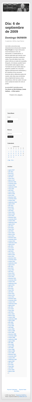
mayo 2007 (11, 366)
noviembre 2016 (12, 183)
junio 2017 (11, 173)
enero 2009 (11, 332)
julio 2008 (10, 342)
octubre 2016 (11, 185)
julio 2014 (10, 225)
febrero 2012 (11, 275)
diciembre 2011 (12, 278)
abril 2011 (10, 291)
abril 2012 (10, 271)
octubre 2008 (11, 337)
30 (13, 157)
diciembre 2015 (12, 197)
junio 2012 (11, 268)
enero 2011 (11, 297)
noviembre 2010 (12, 300)
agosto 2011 (11, 285)
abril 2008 (10, 347)
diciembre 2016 (12, 181)
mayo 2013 (11, 249)
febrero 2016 (11, 193)
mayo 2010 (11, 310)
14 (8, 153)
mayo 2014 (11, 229)
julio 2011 (10, 286)
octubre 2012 (11, 261)
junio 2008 (11, 344)
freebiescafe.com (23, 396)
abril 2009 (10, 327)
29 (11, 157)
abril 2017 (10, 176)
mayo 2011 (11, 290)
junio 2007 (11, 364)
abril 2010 (10, 312)
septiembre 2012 (12, 263)
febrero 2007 (11, 371)
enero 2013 (11, 256)
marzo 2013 (11, 253)
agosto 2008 (11, 341)
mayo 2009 (11, 325)
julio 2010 (10, 307)
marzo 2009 (11, 329)
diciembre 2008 (12, 334)
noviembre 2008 (12, 335)
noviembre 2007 (12, 356)
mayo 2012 (11, 269)
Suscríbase (16, 391)
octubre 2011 (11, 281)
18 (18, 153)
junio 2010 (11, 308)
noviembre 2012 (12, 259)
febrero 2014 (11, 234)
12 (20, 151)
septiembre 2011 (12, 283)
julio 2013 (10, 246)
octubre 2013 (11, 241)
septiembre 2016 (12, 187)
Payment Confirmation (12, 389)
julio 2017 (10, 171)
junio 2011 (11, 288)
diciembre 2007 (12, 354)
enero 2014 (11, 236)
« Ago (9, 160)
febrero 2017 (11, 180)
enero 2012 (11, 276)
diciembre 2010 (12, 298)
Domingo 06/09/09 (16, 37)
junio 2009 (11, 324)
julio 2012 (10, 266)
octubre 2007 (11, 357)
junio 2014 (11, 227)
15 (11, 153)
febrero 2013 (11, 254)
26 (20, 155)
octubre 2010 (11, 302)
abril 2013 (10, 251)
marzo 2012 (11, 273)
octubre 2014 (11, 220)
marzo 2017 (11, 178)
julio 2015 (10, 205)
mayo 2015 (11, 209)
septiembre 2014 (12, 222)
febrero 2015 (11, 214)
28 (8, 157)
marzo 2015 (11, 212)
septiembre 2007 (12, 359)
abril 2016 (10, 190)
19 (20, 153)
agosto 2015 (11, 203)
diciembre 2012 (12, 258)
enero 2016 (11, 195)
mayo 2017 (11, 175)
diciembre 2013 (12, 237)
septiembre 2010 (12, 303)
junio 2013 (11, 247)
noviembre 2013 (12, 239)
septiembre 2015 (12, 202)
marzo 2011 (11, 293)
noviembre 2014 (12, 219)
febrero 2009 (11, 330)
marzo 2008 (11, 349)
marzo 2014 (11, 232)
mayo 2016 (11, 188)
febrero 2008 (11, 351)
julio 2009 (10, 322)
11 (18, 151)
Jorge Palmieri (20, 41)
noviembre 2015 (12, 198)
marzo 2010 (11, 313)
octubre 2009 (11, 317)
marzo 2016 (11, 192)
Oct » (12, 160)
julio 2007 (10, 362)
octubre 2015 (11, 200)
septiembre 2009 (12, 319)
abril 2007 (10, 368)
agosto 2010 (11, 305)
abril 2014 (10, 231)
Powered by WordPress (21, 395)
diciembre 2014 (12, 217)
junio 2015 (11, 207)
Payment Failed (22, 389)
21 (8, 155)
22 (11, 155)
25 (18, 155)
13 (23, 151)
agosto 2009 (11, 320)
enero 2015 (11, 215)
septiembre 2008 (12, 339)
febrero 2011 (11, 295)
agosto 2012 (11, 264)
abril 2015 (10, 210)
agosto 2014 (11, 224)
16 (13, 153)
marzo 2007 (11, 369)
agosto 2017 (11, 170)
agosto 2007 (11, 361)
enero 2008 (11, 352)
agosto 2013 (11, 244)
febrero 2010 (11, 315)
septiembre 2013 (12, 242)
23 (13, 155)
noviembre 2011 (12, 280)
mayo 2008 (11, 346)
